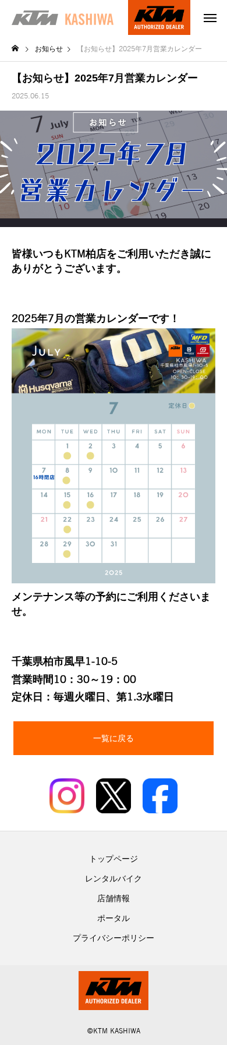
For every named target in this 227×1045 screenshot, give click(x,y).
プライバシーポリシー (113, 938)
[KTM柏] (62, 17)
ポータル (113, 918)
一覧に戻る (113, 738)
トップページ (113, 859)
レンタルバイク (113, 878)
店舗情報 (113, 898)
